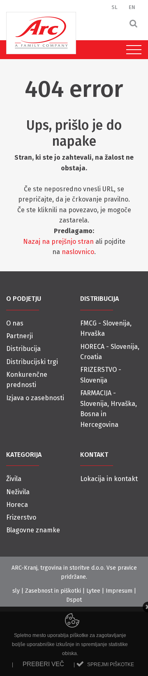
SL (114, 7)
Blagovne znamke (33, 530)
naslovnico (78, 252)
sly (16, 590)
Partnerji (19, 336)
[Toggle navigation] (131, 50)
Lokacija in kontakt (109, 479)
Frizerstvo (21, 517)
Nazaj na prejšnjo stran (58, 241)
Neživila (18, 492)
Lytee (93, 590)
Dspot (74, 599)
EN (132, 7)
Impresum (119, 590)
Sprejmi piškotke (110, 664)
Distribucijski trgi (32, 362)
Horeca (17, 505)
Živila (13, 479)
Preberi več (43, 663)
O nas (14, 323)
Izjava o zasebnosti (35, 398)
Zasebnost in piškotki (53, 590)
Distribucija (23, 349)
